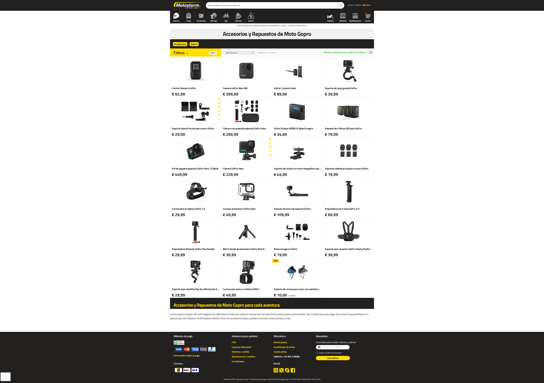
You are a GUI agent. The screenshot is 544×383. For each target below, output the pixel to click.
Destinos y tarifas (240, 351)
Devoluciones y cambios (243, 356)
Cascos (176, 20)
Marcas (238, 20)
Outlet (251, 20)
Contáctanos (238, 361)
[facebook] (293, 370)
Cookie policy (280, 351)
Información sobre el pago (187, 355)
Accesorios (201, 20)
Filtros (179, 53)
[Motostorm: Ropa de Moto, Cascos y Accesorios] (187, 5)
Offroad (213, 20)
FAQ (234, 342)
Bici (226, 20)
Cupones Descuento (241, 347)
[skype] (287, 370)
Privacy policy (280, 342)
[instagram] (276, 370)
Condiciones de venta (284, 347)
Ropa (189, 20)
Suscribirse (332, 358)
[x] (281, 370)
